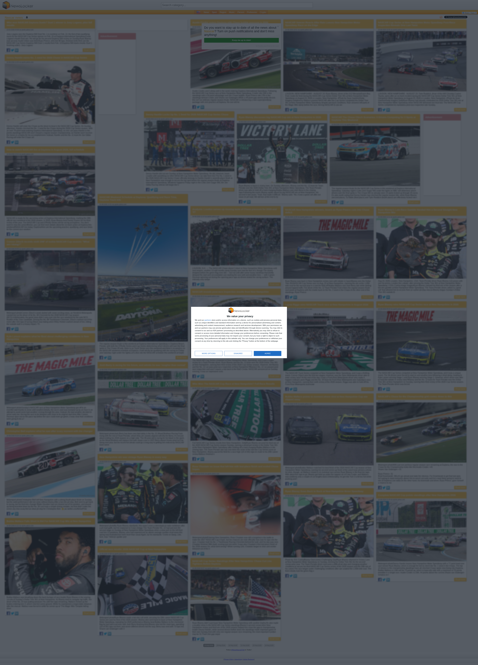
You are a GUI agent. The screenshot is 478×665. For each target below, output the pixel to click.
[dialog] (239, 332)
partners (208, 320)
